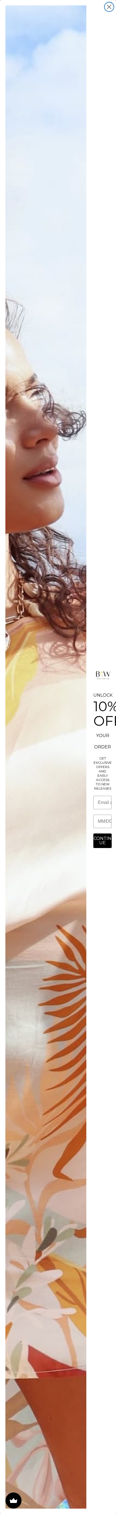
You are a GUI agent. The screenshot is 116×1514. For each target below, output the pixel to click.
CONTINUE (102, 840)
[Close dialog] (109, 7)
